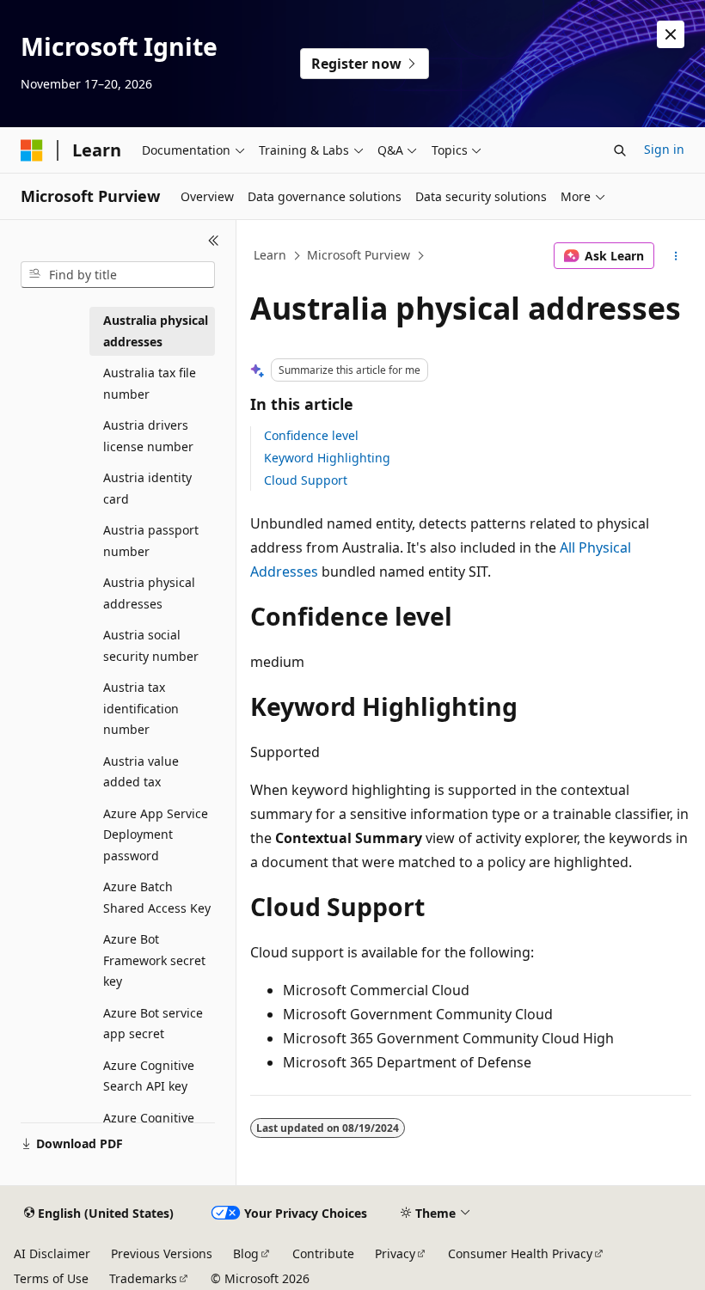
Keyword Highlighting (327, 457)
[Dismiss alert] (670, 34)
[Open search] (620, 150)
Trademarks (143, 1278)
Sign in (664, 149)
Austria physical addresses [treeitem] (149, 593)
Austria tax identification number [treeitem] (141, 708)
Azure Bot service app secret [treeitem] (153, 1023)
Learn (270, 255)
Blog (246, 1253)
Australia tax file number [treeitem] (149, 383)
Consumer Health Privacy (520, 1253)
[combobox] (118, 275)
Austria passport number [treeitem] (151, 540)
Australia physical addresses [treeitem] (155, 331)
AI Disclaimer (52, 1253)
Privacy (395, 1253)
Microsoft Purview (358, 255)
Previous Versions (161, 1253)
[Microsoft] (32, 150)
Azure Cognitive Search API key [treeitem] (148, 1076)
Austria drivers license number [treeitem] (148, 436)
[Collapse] (214, 240)
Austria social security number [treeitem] (151, 645)
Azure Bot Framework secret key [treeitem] (154, 960)
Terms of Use (51, 1278)
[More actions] (676, 256)
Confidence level (311, 435)
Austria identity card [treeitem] (147, 488)
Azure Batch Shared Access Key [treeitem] (157, 897)
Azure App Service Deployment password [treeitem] (155, 834)
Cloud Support (305, 480)
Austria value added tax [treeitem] (141, 772)
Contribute (323, 1253)
